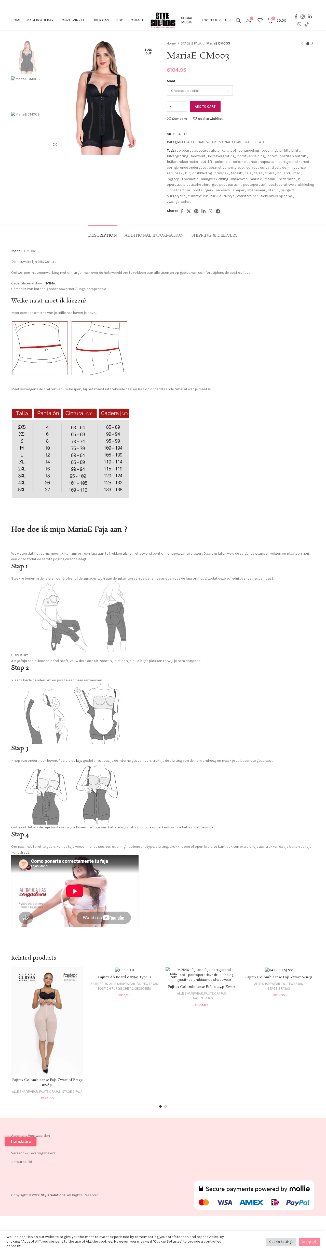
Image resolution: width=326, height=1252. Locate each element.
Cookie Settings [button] (281, 1242)
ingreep (173, 179)
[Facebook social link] (296, 16)
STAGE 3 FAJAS (202, 998)
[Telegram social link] (218, 211)
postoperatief (254, 184)
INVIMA (49, 283)
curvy (264, 167)
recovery (223, 190)
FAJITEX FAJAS (50, 1091)
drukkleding (202, 173)
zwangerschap (179, 201)
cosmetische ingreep (226, 167)
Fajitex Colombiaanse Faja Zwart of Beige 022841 (47, 1082)
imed (296, 173)
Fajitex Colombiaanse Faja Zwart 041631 (278, 977)
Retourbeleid (21, 1162)
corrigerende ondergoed (186, 167)
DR (187, 173)
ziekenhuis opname (277, 196)
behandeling (248, 150)
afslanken (219, 150)
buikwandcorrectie (182, 162)
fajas (258, 173)
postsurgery (203, 190)
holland (283, 173)
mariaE (270, 179)
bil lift (284, 150)
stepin (273, 190)
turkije (215, 196)
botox (272, 156)
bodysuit (198, 156)
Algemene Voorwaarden (30, 1135)
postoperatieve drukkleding (291, 184)
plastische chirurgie (199, 184)
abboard (201, 150)
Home (171, 43)
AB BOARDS (99, 984)
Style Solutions (53, 1195)
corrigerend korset (293, 162)
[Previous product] (302, 43)
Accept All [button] (309, 1242)
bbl (233, 150)
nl (299, 179)
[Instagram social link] (302, 16)
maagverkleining (214, 179)
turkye (229, 196)
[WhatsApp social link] (299, 24)
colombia (222, 162)
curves (251, 167)
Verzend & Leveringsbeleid (33, 1153)
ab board (184, 150)
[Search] (238, 20)
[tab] (102, 233)
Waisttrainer (247, 196)
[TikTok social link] (306, 24)
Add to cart (205, 106)
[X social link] (189, 211)
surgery (287, 190)
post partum (229, 184)
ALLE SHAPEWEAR (201, 142)
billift (295, 150)
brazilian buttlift (293, 156)
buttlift (206, 162)
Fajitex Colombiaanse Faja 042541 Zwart (201, 986)
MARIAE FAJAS (230, 142)
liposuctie (190, 179)
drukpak (221, 173)
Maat (171, 81)
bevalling (269, 150)
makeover (239, 179)
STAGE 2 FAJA (191, 43)
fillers (270, 173)
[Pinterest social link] (196, 211)
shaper (238, 190)
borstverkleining (251, 156)
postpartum (179, 190)
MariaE (17, 251)
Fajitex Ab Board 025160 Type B (124, 977)
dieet (276, 167)
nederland (287, 179)
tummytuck (198, 196)
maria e (256, 179)
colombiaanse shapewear (254, 162)
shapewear (256, 190)
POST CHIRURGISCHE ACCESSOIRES (124, 988)
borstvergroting (221, 156)
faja (248, 173)
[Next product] (312, 43)
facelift (237, 173)
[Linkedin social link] (309, 16)
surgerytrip (176, 196)
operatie (174, 184)
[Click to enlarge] (55, 144)
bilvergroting (177, 156)
